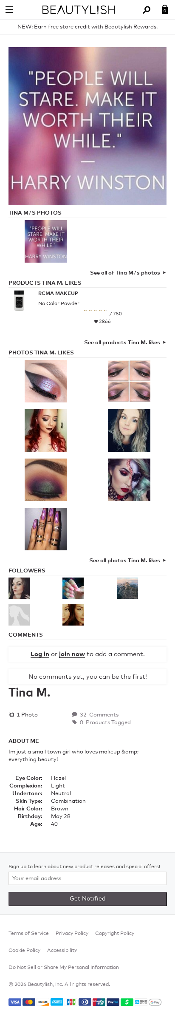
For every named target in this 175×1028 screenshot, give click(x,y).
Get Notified (88, 899)
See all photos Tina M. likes (124, 561)
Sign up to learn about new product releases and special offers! (84, 866)
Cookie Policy (24, 950)
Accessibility (62, 950)
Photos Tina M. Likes (41, 353)
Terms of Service (28, 933)
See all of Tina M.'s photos (125, 273)
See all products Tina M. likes (122, 342)
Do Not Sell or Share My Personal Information (63, 967)
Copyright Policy (114, 933)
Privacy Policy (72, 933)
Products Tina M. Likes (45, 283)
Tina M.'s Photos (35, 213)
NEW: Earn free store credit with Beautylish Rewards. (87, 27)
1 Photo (26, 715)
